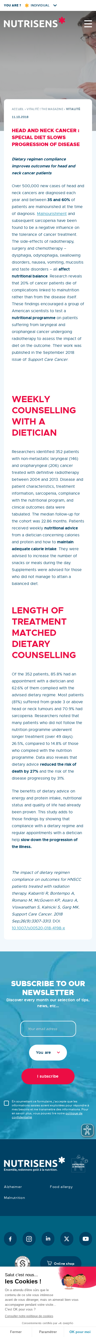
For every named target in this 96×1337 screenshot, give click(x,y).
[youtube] (85, 1239)
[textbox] (48, 1053)
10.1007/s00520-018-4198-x (38, 928)
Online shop (64, 1263)
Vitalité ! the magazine (45, 109)
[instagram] (29, 1239)
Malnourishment (52, 213)
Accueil (18, 109)
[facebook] (10, 1239)
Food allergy (61, 1187)
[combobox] (48, 1053)
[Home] (28, 22)
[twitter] (66, 1239)
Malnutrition (14, 1197)
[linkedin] (48, 1239)
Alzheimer (13, 1187)
